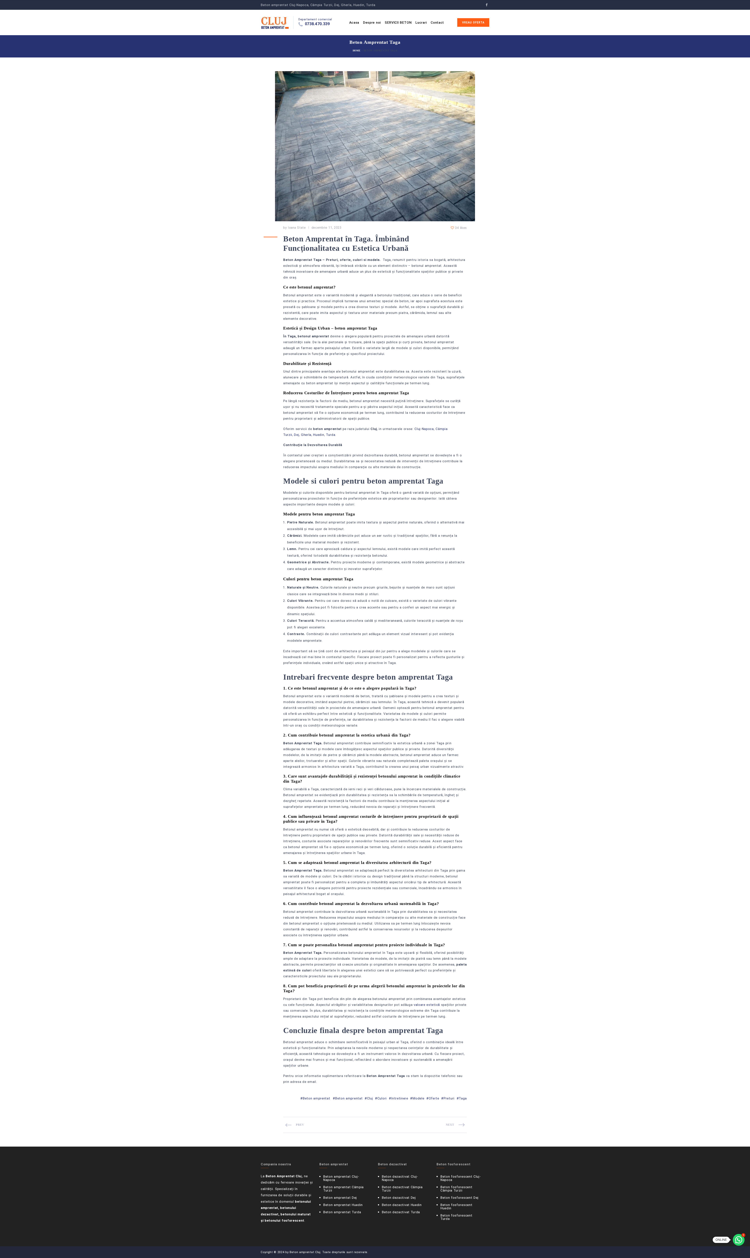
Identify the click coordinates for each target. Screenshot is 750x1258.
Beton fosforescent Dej (459, 1198)
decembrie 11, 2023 (327, 227)
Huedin (318, 435)
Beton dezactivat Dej (399, 1198)
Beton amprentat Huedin (343, 1205)
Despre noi (372, 22)
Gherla (306, 435)
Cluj (370, 1098)
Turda (330, 435)
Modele (418, 1098)
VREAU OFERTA (473, 22)
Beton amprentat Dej (340, 1198)
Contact (437, 22)
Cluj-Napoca (424, 429)
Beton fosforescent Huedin (456, 1206)
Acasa (354, 22)
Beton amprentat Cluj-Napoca (341, 1178)
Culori (382, 1098)
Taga (463, 1098)
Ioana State (297, 227)
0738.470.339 (317, 24)
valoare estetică (427, 1005)
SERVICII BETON (398, 22)
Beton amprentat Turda (342, 1212)
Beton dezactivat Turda (401, 1212)
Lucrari (421, 22)
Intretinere (399, 1098)
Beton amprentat (316, 1098)
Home (357, 50)
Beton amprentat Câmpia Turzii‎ (343, 1188)
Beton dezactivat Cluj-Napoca (400, 1178)
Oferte (434, 1098)
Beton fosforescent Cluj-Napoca (460, 1178)
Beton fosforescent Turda (456, 1217)
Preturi (449, 1098)
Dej (296, 435)
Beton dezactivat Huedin (402, 1205)
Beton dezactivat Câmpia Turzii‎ (402, 1188)
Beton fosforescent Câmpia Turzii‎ (456, 1188)
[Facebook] (486, 5)
